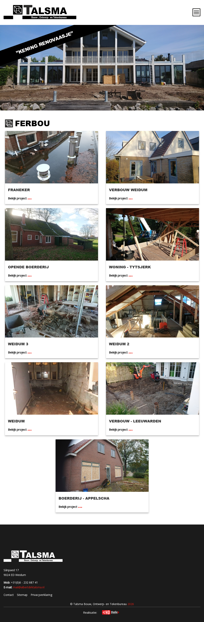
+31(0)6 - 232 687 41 (24, 582)
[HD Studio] (110, 613)
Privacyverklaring (41, 595)
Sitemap (22, 595)
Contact (9, 595)
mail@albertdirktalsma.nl (28, 587)
